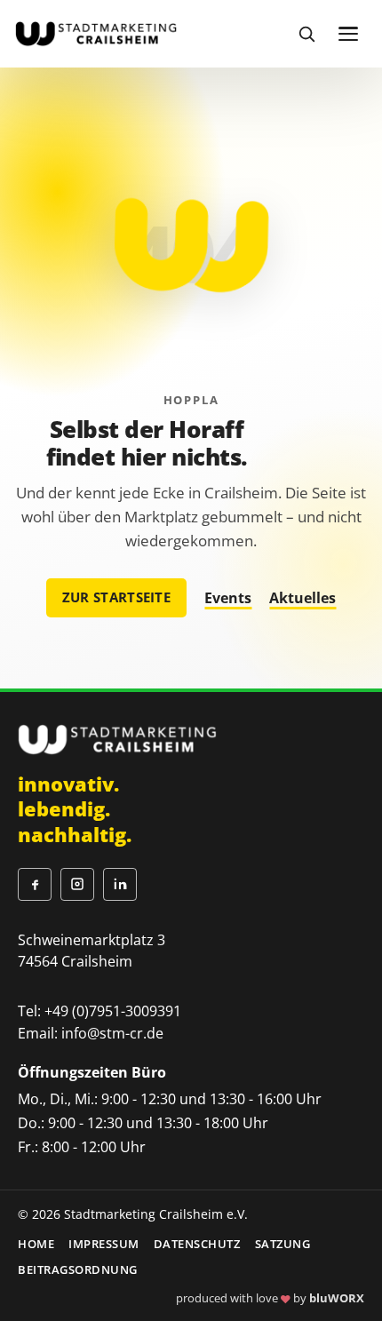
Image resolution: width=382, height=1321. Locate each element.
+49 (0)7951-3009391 (112, 1011)
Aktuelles (302, 598)
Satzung (283, 1244)
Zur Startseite (116, 597)
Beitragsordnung (78, 1269)
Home (36, 1244)
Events (227, 598)
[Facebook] (35, 885)
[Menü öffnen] (348, 33)
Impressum (103, 1244)
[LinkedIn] (120, 885)
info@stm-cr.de (112, 1033)
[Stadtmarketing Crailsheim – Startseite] (96, 33)
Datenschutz (197, 1244)
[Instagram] (77, 885)
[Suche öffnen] (306, 33)
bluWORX (336, 1298)
